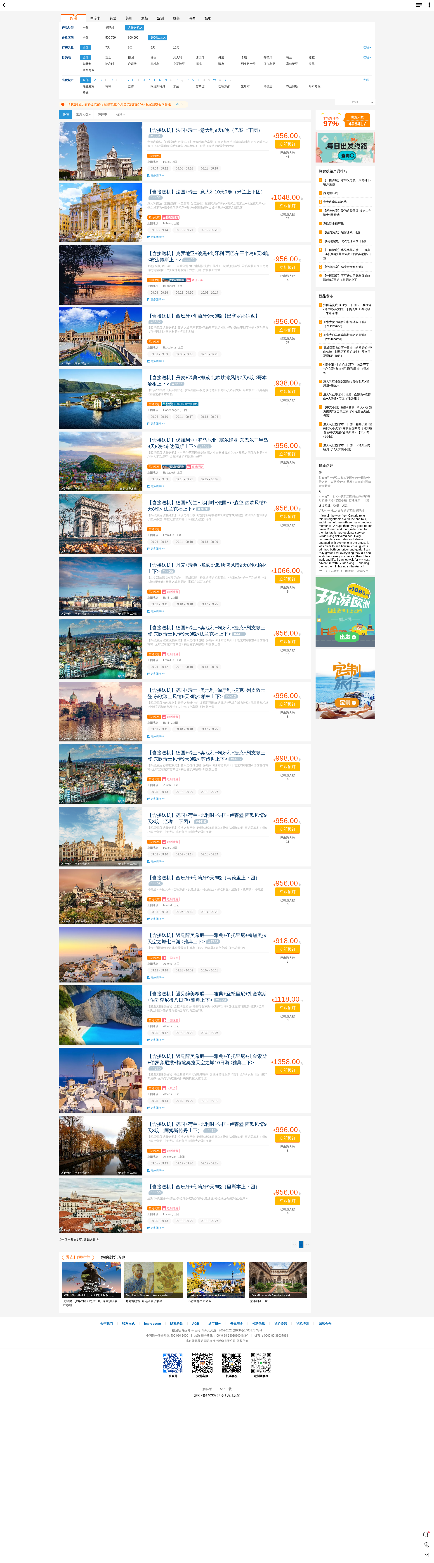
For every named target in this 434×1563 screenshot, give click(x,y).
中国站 (195, 1330)
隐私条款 (176, 1323)
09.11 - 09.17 (184, 416)
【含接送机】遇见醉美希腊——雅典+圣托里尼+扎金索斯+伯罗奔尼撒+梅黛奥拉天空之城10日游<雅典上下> (207, 1062)
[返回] (5, 5)
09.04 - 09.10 (159, 416)
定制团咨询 (261, 1376)
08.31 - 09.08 (159, 912)
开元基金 (236, 1323)
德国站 (176, 1330)
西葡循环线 (330, 193)
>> (307, 1245)
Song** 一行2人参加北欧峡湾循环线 (342, 493)
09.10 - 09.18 (184, 604)
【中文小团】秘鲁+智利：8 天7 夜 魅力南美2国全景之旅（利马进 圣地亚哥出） (347, 411)
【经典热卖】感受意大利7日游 (343, 267)
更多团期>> (158, 175)
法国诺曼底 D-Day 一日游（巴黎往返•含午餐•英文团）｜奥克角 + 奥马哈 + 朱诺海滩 (347, 309)
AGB (195, 1323)
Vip (178, 104)
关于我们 (106, 1323)
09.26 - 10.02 (184, 970)
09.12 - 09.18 (159, 970)
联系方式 (128, 1323)
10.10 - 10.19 (209, 1101)
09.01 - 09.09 (159, 354)
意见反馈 (233, 1395)
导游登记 (280, 1323)
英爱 (113, 18)
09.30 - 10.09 (184, 1101)
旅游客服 (202, 1376)
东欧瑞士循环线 (333, 223)
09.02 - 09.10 (159, 854)
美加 (128, 18)
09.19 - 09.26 (184, 1033)
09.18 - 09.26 (209, 541)
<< (294, 1245)
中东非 (95, 18)
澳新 (144, 18)
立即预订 (287, 144)
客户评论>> (82, 363)
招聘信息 (258, 1323)
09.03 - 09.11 (159, 604)
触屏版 (207, 1389)
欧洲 (73, 19)
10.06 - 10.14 (209, 292)
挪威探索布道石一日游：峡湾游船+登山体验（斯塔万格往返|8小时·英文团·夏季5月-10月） (347, 352)
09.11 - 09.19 (209, 168)
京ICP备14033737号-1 (247, 1330)
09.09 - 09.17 (184, 854)
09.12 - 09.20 (184, 792)
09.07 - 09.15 (184, 912)
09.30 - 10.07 (209, 1033)
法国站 (186, 1330)
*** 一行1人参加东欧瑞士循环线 (339, 534)
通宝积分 (214, 1323)
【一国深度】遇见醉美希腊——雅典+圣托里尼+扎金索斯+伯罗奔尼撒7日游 (347, 254)
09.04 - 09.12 (159, 168)
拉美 (176, 18)
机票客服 (232, 1376)
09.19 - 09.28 (209, 230)
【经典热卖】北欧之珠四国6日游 (344, 241)
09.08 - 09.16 (184, 168)
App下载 (226, 1389)
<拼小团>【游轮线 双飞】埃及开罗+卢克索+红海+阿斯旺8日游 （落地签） (346, 368)
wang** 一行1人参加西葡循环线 (339, 508)
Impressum (152, 1323)
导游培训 (302, 1323)
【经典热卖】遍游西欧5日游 (341, 232)
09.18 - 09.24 (209, 416)
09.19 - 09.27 (209, 792)
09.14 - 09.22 (209, 912)
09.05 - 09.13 (159, 792)
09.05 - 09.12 (159, 1033)
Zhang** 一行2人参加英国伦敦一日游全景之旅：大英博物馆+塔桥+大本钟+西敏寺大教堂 (345, 549)
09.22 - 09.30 (184, 292)
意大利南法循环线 (335, 202)
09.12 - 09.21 (184, 230)
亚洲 (160, 18)
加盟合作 (325, 1323)
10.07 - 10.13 (209, 970)
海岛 (192, 18)
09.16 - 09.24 (209, 854)
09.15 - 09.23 (209, 354)
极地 (208, 18)
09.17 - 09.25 (209, 604)
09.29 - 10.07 (209, 479)
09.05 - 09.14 (159, 230)
